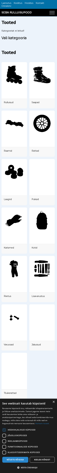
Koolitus (18, 3)
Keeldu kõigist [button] (42, 459)
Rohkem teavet (42, 423)
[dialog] (28, 436)
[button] (28, 467)
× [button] (53, 402)
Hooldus (29, 3)
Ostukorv (6, 6)
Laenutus (6, 3)
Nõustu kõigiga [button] (15, 459)
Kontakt (40, 3)
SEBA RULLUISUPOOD (17, 12)
